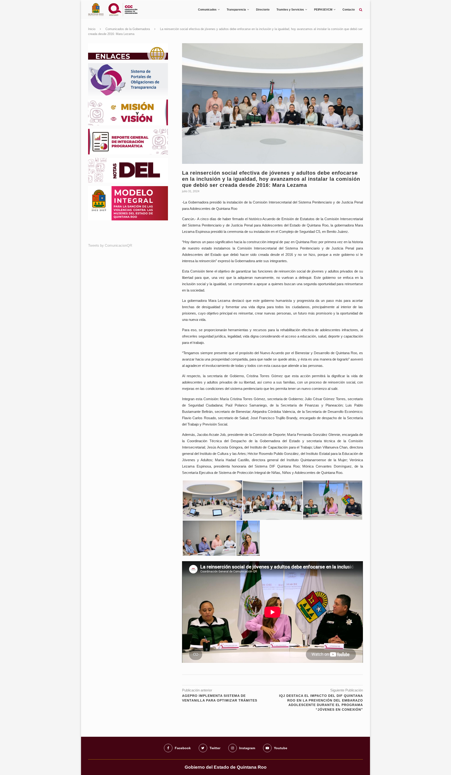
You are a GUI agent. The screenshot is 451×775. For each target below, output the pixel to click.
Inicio (91, 29)
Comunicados (207, 9)
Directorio (262, 9)
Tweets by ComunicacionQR (110, 245)
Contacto (348, 9)
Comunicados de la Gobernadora (127, 29)
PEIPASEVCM (323, 9)
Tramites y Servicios (290, 9)
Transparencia (236, 9)
